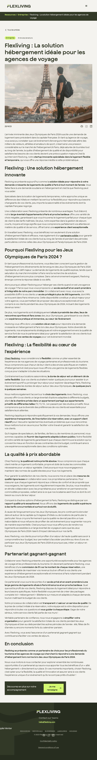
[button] (86, 6)
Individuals (37, 731)
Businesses (50, 731)
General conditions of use (48, 747)
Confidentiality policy (48, 741)
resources (25, 731)
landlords (62, 731)
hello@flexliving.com (47, 722)
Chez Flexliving (12, 358)
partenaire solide (69, 235)
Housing (73, 731)
